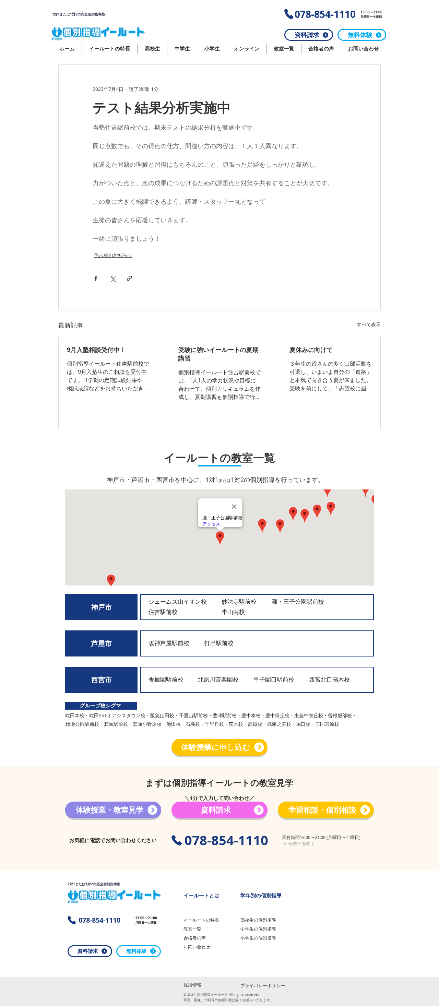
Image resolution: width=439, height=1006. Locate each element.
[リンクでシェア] (129, 278)
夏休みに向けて (311, 349)
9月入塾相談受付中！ (96, 349)
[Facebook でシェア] (96, 278)
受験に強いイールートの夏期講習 (218, 354)
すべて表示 (369, 324)
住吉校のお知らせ (113, 255)
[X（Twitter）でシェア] (112, 278)
